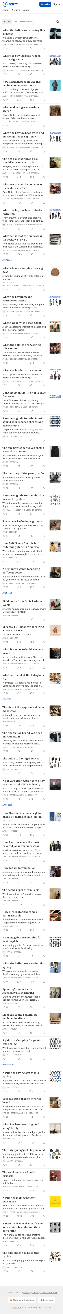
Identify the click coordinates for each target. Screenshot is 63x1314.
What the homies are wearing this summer (21, 346)
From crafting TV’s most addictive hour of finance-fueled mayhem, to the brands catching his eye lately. (23, 790)
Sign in (56, 4)
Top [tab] (15, 21)
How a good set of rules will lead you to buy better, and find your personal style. (23, 1207)
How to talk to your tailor (18, 868)
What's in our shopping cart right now (24, 270)
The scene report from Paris (20, 890)
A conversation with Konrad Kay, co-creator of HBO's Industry (23, 782)
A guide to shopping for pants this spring (21, 1042)
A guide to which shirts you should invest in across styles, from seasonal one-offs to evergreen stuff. (24, 1082)
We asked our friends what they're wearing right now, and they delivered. (22, 39)
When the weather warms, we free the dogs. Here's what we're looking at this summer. (22, 505)
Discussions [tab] (26, 21)
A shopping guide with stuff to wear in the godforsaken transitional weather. (22, 1155)
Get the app (46, 1300)
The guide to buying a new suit (22, 758)
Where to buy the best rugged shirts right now (21, 57)
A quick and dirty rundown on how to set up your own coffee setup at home (24, 578)
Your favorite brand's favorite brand (21, 1100)
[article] (31, 39)
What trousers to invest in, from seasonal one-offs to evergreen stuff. (24, 1049)
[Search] (57, 22)
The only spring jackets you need (23, 1150)
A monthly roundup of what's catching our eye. (22, 277)
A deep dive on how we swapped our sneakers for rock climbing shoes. (21, 716)
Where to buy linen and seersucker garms (17, 298)
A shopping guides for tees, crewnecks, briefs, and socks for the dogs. (23, 947)
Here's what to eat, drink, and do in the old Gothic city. (22, 1181)
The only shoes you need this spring (20, 1254)
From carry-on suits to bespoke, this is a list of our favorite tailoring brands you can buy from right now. (23, 764)
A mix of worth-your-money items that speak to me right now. (22, 527)
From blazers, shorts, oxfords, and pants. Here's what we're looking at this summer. (24, 306)
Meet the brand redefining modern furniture (19, 1016)
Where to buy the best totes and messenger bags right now (23, 134)
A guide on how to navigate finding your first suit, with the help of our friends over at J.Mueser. (23, 873)
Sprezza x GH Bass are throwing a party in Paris (23, 628)
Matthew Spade (29, 583)
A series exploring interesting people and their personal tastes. (24, 328)
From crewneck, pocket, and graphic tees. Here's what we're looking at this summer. (22, 219)
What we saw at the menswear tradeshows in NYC (22, 186)
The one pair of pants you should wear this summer (23, 449)
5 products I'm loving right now (22, 521)
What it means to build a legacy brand (22, 651)
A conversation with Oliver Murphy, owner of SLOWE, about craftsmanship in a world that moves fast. (24, 1024)
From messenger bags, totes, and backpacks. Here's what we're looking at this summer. (23, 142)
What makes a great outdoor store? (20, 109)
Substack (16, 1307)
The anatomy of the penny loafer (23, 473)
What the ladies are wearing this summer (23, 31)
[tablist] (17, 22)
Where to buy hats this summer (22, 370)
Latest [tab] (7, 21)
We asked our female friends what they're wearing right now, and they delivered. (21, 973)
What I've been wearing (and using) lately (20, 1126)
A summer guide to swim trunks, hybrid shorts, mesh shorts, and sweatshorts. (23, 422)
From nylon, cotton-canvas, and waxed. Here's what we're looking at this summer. (23, 376)
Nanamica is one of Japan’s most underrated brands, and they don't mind (23, 1227)
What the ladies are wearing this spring (23, 965)
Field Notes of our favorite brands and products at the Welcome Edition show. (22, 194)
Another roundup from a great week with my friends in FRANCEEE (24, 610)
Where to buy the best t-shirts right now (22, 211)
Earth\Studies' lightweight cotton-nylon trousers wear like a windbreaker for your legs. (23, 457)
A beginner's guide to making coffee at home (21, 570)
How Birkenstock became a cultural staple (20, 913)
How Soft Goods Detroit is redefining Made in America (20, 545)
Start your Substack (23, 1300)
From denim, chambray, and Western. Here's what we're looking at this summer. (22, 65)
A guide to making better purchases (18, 1199)
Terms (35, 1292)
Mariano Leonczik (18, 199)
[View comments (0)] (19, 48)
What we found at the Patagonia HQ (23, 676)
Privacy (27, 1292)
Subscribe (45, 4)
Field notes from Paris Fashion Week (22, 603)
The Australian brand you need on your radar (22, 734)
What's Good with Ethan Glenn (22, 322)
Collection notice (49, 1292)
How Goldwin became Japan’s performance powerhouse (21, 83)
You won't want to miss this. (17, 634)
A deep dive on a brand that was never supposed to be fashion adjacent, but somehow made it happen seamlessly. (22, 921)
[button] (5, 10)
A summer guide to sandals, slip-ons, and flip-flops (23, 497)
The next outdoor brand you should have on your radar (20, 160)
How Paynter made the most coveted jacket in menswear (20, 844)
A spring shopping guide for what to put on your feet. (23, 1262)
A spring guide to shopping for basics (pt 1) (22, 939)
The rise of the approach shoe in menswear (23, 709)
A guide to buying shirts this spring (20, 1074)
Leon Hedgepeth (21, 44)
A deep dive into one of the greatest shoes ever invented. (21, 479)
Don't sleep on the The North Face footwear (24, 394)
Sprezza (38, 44)
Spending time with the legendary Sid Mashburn (18, 990)
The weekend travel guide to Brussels (20, 1174)
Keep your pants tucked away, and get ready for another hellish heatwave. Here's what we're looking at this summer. (22, 431)
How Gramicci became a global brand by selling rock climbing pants (22, 816)
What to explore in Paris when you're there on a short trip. (21, 895)
